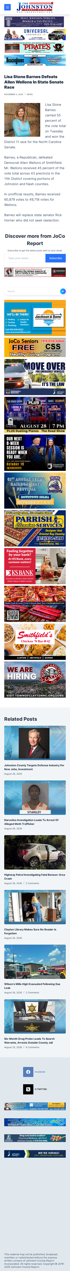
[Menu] (7, 7)
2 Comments (32, 883)
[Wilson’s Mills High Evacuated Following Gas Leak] (35, 962)
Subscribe (55, 258)
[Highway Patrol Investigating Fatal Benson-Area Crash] (35, 852)
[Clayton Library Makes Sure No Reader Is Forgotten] (35, 907)
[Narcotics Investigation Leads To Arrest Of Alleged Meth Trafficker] (35, 797)
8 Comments (32, 1047)
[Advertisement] (35, 1202)
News (30, 94)
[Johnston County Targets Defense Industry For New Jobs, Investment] (35, 743)
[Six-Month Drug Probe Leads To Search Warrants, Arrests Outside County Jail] (35, 1016)
